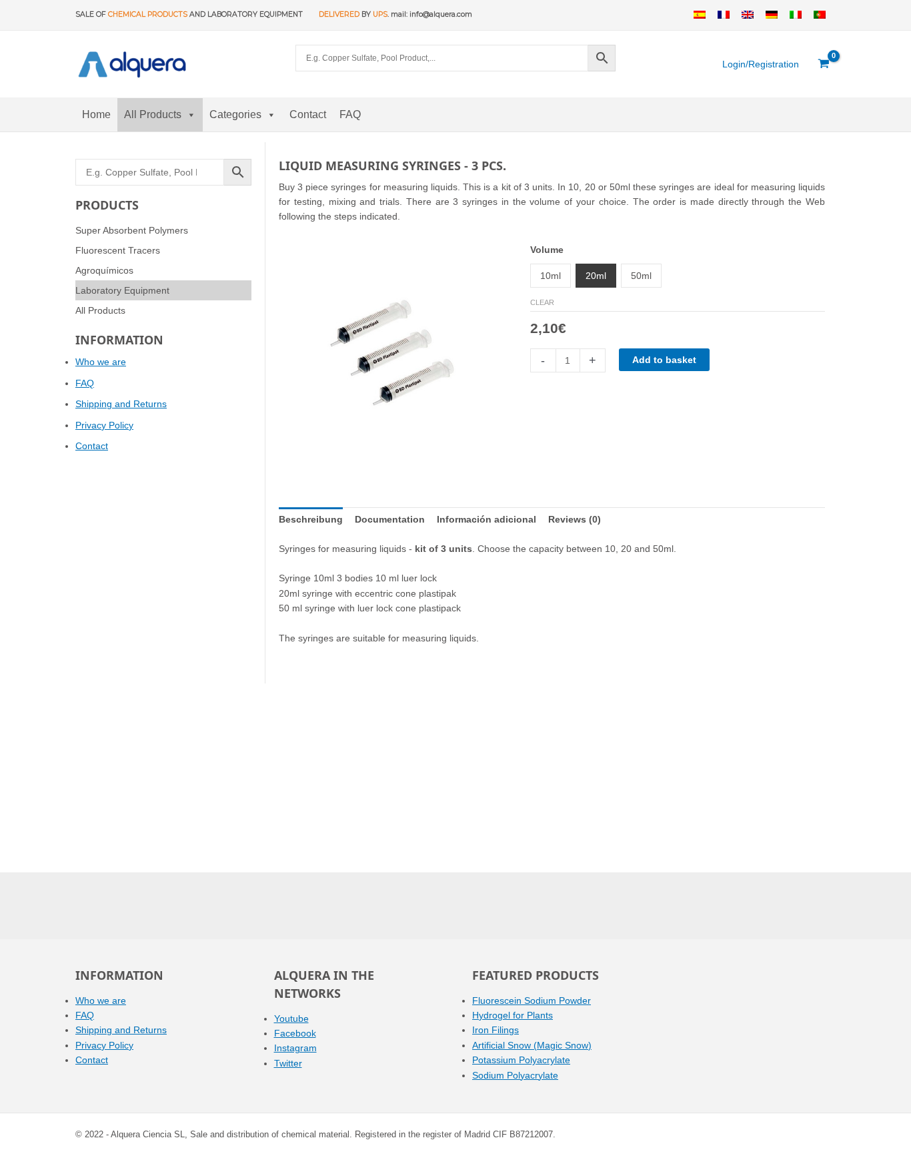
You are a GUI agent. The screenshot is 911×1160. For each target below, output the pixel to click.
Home (96, 114)
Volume (547, 249)
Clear (542, 302)
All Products (152, 114)
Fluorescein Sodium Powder (531, 1000)
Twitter (288, 1063)
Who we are (100, 361)
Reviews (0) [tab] (574, 519)
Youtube (291, 1018)
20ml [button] (596, 275)
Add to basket (664, 359)
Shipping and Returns (121, 403)
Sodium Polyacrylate (515, 1075)
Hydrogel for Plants (512, 1015)
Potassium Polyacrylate (521, 1060)
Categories (235, 114)
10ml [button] (550, 275)
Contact (307, 114)
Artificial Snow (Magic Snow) (532, 1045)
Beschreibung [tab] (311, 519)
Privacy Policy (104, 425)
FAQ (350, 114)
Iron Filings (495, 1030)
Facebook (295, 1033)
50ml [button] (641, 275)
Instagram (295, 1048)
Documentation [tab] (390, 519)
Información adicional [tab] (486, 519)
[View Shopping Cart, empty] (824, 64)
